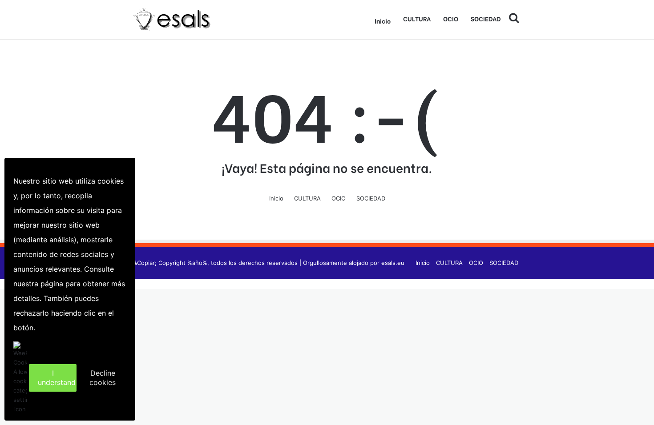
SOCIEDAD (486, 18)
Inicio (383, 20)
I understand (57, 378)
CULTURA (417, 18)
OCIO (450, 18)
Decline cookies (102, 378)
